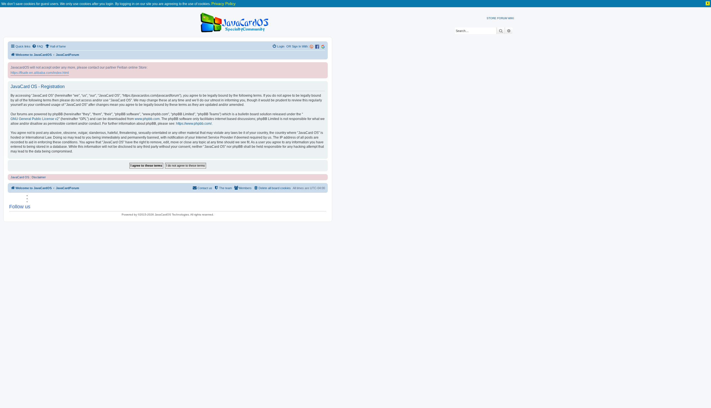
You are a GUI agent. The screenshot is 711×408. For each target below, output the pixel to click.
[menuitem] (37, 46)
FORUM (502, 18)
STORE (491, 18)
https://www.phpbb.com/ (194, 124)
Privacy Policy (223, 3)
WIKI (511, 18)
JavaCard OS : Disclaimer (28, 177)
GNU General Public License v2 (35, 119)
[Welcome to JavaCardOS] (235, 21)
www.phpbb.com (147, 119)
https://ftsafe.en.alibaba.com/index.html (40, 73)
